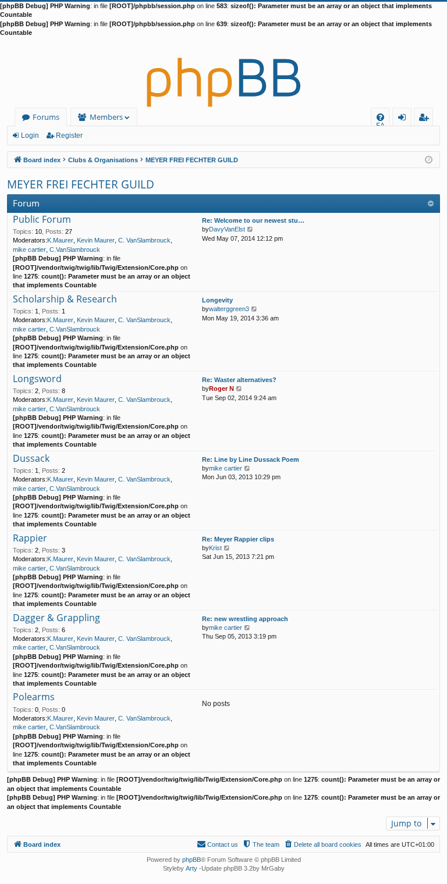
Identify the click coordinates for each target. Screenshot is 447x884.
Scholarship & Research (65, 299)
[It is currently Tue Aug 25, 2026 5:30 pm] (428, 159)
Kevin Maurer (96, 240)
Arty (191, 868)
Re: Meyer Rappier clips (238, 539)
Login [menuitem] (404, 119)
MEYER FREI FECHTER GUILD (80, 184)
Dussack (31, 459)
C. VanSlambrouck (144, 240)
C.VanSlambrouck (74, 249)
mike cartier (29, 249)
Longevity (217, 300)
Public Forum (42, 220)
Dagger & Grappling (56, 618)
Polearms (34, 697)
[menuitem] (380, 117)
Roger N (221, 388)
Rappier (30, 538)
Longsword (37, 379)
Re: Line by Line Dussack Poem (250, 459)
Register (69, 135)
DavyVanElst (227, 229)
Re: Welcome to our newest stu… (253, 220)
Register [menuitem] (426, 119)
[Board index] (223, 73)
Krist (215, 547)
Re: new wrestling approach (245, 618)
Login (30, 135)
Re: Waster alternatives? (239, 379)
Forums (46, 117)
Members (106, 117)
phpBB (191, 859)
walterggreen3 (229, 308)
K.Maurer (60, 240)
